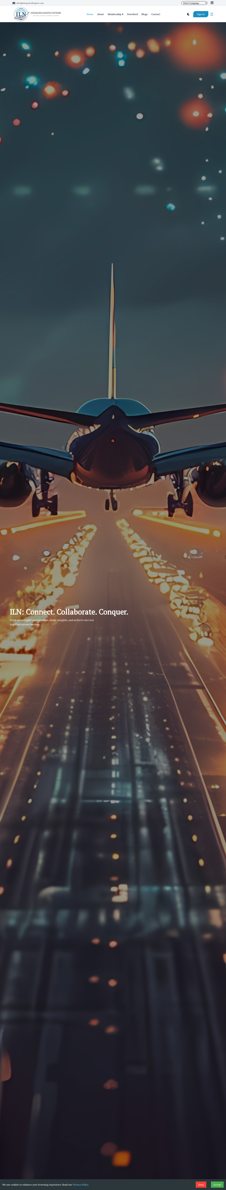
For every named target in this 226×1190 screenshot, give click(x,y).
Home (90, 14)
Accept (217, 1184)
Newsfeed (132, 14)
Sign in (201, 14)
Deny (201, 1184)
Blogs (144, 14)
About (100, 14)
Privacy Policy (80, 1184)
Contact (155, 14)
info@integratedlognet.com (30, 3)
